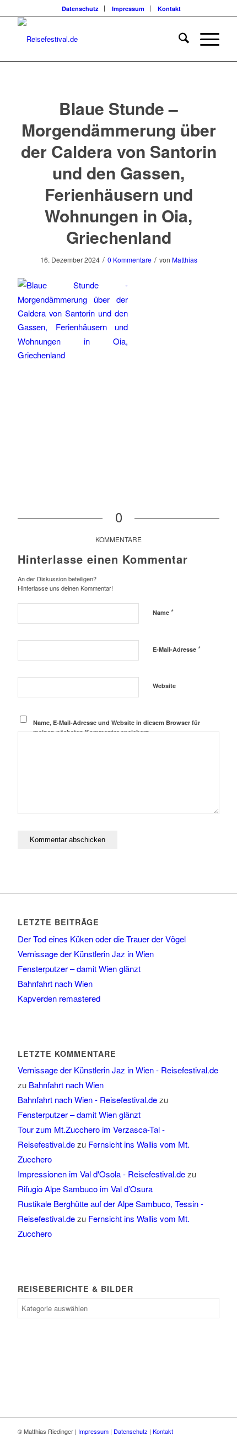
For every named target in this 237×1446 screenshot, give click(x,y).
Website (164, 685)
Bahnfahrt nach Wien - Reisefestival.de (87, 1099)
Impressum (128, 8)
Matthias (184, 259)
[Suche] (178, 39)
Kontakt (169, 8)
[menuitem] (80, 9)
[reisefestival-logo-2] (98, 39)
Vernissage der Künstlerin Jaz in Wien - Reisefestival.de (118, 1070)
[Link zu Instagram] (211, 1431)
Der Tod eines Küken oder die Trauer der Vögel (102, 939)
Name (163, 612)
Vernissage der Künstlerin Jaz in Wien (86, 953)
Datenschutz (80, 8)
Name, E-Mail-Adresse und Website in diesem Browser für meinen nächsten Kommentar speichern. (116, 727)
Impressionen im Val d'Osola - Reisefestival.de (101, 1174)
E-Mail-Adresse (177, 648)
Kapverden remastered (59, 998)
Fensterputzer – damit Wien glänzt (79, 968)
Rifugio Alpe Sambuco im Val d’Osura (85, 1188)
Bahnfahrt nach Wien (55, 983)
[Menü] (204, 39)
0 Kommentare (129, 259)
